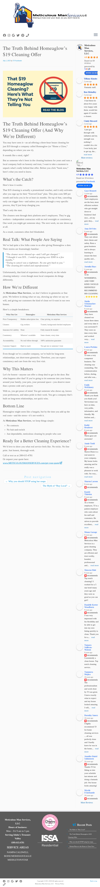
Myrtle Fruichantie (89, 791)
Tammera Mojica (88, 673)
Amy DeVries (90, 229)
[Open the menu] (96, 35)
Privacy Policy (59, 884)
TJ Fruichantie (17, 61)
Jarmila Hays (90, 266)
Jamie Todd (89, 443)
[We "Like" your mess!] (5, 35)
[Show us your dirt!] (10, 35)
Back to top (93, 881)
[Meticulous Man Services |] (50, 15)
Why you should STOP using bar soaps (25, 481)
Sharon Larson (91, 481)
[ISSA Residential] (50, 840)
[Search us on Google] (14, 35)
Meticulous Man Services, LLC (89, 49)
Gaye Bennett (90, 191)
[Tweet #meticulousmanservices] (19, 35)
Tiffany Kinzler (90, 79)
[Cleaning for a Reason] (50, 822)
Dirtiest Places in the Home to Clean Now (82, 846)
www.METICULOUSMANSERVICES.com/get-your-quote (31, 463)
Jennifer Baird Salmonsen (90, 757)
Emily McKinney (89, 386)
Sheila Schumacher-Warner (90, 303)
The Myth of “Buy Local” (56, 485)
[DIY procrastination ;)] (23, 35)
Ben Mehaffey (90, 92)
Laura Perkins (90, 347)
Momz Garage (90, 532)
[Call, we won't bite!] (28, 35)
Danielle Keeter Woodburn (91, 606)
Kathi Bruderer (88, 426)
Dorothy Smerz (91, 715)
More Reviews (87, 802)
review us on (83, 185)
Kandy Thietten (88, 493)
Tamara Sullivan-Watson (88, 647)
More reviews (86, 158)
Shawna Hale (90, 570)
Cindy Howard (90, 121)
